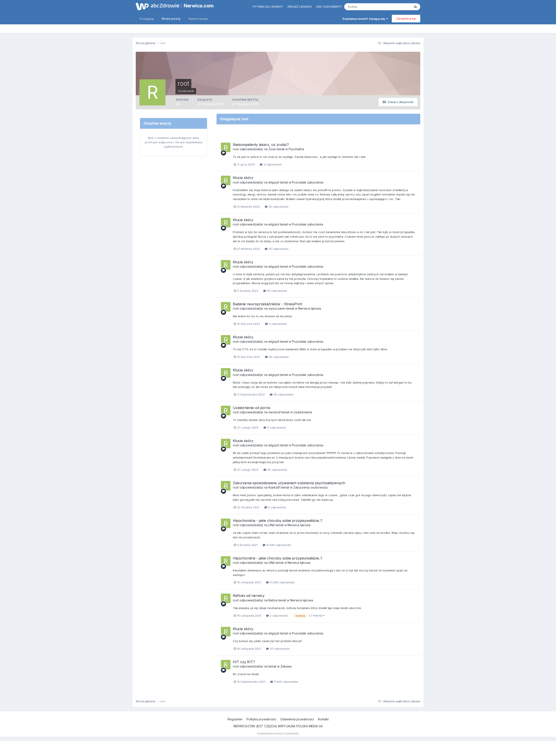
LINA (271, 525)
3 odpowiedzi (272, 164)
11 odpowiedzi (276, 427)
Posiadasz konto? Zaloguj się (364, 18)
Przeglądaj (147, 18)
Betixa (272, 600)
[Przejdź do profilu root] (225, 147)
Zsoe (272, 149)
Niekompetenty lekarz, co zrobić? (261, 144)
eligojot (273, 182)
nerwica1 (274, 412)
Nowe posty (171, 18)
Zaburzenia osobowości (310, 487)
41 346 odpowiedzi (278, 545)
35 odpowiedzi (278, 206)
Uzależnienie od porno (251, 408)
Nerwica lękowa (309, 308)
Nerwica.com (199, 5)
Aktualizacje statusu (392, 6)
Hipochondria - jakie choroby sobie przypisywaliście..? (277, 520)
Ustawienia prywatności (297, 719)
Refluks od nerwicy (249, 595)
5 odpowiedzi (276, 507)
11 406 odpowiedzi (285, 681)
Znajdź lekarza (299, 6)
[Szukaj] (415, 6)
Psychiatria (296, 149)
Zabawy (286, 666)
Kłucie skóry (243, 177)
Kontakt (323, 719)
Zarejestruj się (406, 18)
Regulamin (235, 719)
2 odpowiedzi (277, 323)
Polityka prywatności (261, 719)
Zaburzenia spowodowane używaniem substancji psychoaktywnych (289, 483)
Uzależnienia (302, 412)
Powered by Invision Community (278, 733)
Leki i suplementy (329, 6)
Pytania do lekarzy (268, 6)
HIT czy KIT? (244, 662)
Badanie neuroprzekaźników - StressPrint (267, 304)
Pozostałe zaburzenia (307, 182)
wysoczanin (276, 308)
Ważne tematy (198, 18)
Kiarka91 (274, 487)
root (236, 149)
